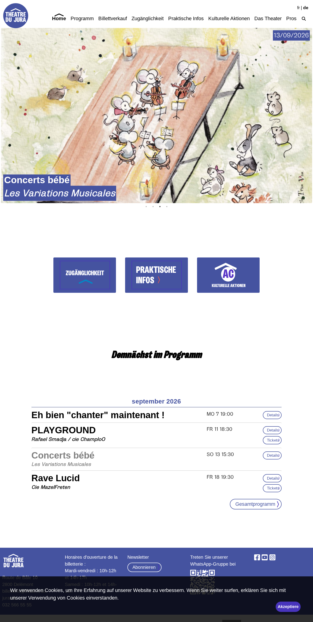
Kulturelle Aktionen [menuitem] (229, 18)
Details (273, 415)
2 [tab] (153, 206)
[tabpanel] (156, 115)
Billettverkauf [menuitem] (112, 18)
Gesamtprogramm (255, 504)
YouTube (264, 557)
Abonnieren (144, 567)
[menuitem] (303, 18)
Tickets (273, 440)
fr (298, 7)
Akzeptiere (288, 606)
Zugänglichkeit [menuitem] (148, 18)
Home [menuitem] (59, 18)
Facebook (257, 557)
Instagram (272, 557)
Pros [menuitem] (291, 18)
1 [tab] (146, 206)
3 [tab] (160, 206)
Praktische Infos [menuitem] (186, 18)
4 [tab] (167, 206)
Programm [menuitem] (82, 18)
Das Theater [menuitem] (268, 18)
